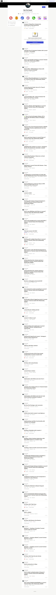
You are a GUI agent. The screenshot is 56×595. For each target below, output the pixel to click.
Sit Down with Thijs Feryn (30, 504)
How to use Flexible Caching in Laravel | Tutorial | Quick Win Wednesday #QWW (35, 60)
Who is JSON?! (27, 512)
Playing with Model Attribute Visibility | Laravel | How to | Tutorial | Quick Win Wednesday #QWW (35, 467)
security (33, 585)
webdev (32, 232)
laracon (29, 232)
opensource (31, 149)
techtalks (25, 232)
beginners (33, 26)
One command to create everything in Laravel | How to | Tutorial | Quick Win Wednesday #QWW (35, 290)
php (30, 26)
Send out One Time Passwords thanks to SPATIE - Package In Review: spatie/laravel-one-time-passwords (35, 128)
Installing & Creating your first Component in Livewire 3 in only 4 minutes (35, 477)
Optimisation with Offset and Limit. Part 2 (34, 378)
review (33, 329)
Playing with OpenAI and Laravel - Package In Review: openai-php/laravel (35, 337)
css (28, 521)
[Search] (4, 1)
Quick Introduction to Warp (30, 564)
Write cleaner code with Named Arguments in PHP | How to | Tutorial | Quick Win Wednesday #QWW (35, 251)
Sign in (39, 44)
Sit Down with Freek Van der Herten (32, 556)
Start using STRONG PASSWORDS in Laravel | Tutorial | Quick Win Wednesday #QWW (35, 583)
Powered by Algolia (27, 1)
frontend (34, 521)
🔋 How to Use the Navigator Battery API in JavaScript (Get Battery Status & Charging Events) (34, 117)
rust (25, 565)
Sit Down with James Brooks (31, 363)
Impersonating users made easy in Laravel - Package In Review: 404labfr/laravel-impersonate (34, 327)
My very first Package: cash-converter (33, 405)
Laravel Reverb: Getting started (31, 309)
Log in (47, 1)
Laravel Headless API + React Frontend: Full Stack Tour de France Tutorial (34, 97)
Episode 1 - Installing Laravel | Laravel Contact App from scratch (35, 547)
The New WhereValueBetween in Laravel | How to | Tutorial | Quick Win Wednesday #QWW (35, 79)
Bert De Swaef (26, 48)
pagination (34, 109)
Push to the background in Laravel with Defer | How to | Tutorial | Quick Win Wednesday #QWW (35, 222)
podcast (31, 364)
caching (29, 505)
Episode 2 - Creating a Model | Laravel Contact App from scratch (35, 538)
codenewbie (34, 186)
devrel (32, 505)
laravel (28, 26)
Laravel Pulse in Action (29, 370)
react (28, 99)
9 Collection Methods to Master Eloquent (34, 485)
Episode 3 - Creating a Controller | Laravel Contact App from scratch (34, 529)
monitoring (30, 372)
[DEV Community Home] (2, 1)
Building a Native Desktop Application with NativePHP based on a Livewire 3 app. (34, 439)
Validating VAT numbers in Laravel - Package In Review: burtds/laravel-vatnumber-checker (35, 147)
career (34, 505)
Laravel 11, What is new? (30, 318)
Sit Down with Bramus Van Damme (32, 520)
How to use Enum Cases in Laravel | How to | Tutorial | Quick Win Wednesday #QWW (35, 138)
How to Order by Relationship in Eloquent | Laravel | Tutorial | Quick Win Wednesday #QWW (34, 573)
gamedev (33, 71)
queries (33, 380)
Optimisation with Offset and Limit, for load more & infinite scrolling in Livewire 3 (34, 396)
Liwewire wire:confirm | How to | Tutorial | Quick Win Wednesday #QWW (35, 387)
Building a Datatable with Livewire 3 (32, 430)
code (33, 253)
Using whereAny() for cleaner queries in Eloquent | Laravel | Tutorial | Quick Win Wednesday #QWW (33, 261)
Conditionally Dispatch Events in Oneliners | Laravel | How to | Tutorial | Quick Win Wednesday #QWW (34, 457)
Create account (52, 1)
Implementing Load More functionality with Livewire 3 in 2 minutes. (34, 422)
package (25, 406)
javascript (27, 513)
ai (29, 565)
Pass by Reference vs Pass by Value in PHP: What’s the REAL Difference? (34, 184)
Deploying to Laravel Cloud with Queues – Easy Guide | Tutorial (35, 166)
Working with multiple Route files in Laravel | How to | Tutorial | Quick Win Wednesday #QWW (35, 240)
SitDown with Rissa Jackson (31, 345)
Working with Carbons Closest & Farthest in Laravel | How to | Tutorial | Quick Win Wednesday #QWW (34, 202)
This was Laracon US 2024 (30, 231)
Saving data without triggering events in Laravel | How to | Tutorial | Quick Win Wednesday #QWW (35, 300)
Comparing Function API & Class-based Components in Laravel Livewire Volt (33, 354)
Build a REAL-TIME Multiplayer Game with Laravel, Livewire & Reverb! (34, 69)
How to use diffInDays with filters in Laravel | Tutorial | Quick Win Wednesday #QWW (35, 212)
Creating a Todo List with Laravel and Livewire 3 (35, 447)
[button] (10, 18)
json (25, 513)
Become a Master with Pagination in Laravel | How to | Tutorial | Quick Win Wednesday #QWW (35, 107)
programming (36, 232)
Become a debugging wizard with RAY (33, 281)
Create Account (35, 42)
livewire (25, 26)
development (29, 282)
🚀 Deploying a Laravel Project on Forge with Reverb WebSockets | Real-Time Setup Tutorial (35, 175)
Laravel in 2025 (28, 193)
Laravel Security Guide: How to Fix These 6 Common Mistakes (34, 88)
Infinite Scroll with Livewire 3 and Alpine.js (34, 413)
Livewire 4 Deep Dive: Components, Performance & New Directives (32, 25)
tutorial (30, 62)
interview (28, 364)
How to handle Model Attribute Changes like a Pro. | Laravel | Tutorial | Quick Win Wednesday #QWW (35, 495)
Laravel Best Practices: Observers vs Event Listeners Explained (34, 156)
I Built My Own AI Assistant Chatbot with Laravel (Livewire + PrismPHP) (35, 51)
